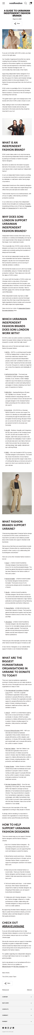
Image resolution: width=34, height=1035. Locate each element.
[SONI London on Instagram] (8, 1028)
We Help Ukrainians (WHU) (13, 784)
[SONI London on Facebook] (3, 1028)
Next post (29, 989)
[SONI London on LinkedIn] (13, 1028)
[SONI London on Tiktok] (11, 1028)
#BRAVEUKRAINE (13, 926)
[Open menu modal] (3, 3)
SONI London (11, 1031)
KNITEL (7, 352)
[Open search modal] (25, 3)
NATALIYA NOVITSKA (11, 374)
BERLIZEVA (8, 392)
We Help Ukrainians (19, 966)
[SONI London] (16, 3)
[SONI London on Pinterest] (6, 1028)
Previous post (5, 989)
